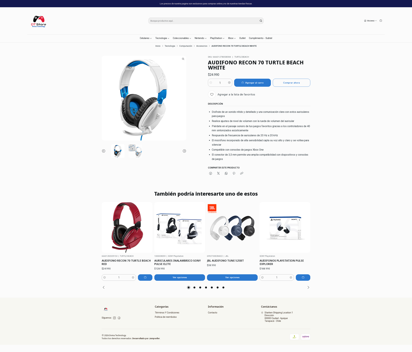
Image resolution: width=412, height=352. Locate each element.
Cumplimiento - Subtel (260, 38)
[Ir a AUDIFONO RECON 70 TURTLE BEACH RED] (127, 227)
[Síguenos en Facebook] (119, 318)
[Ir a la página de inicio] (39, 20)
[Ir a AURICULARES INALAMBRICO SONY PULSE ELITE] (179, 227)
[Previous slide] (104, 151)
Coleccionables (181, 38)
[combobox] (206, 21)
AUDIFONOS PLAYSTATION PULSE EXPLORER (282, 262)
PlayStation (216, 38)
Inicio (157, 46)
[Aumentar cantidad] (229, 83)
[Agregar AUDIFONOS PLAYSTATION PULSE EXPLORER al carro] (303, 277)
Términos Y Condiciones (167, 312)
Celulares (144, 38)
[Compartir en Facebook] (210, 173)
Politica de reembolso (166, 317)
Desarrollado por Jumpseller (146, 338)
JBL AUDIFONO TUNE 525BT (225, 260)
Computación (185, 46)
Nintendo (199, 38)
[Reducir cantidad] (211, 83)
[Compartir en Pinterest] (234, 173)
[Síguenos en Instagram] (114, 318)
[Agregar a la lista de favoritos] (146, 227)
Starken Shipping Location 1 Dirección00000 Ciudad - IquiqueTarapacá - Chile (279, 316)
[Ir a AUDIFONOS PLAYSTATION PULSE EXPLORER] (285, 227)
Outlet (242, 38)
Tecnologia (161, 38)
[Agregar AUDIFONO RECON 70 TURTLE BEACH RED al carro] (145, 277)
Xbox (230, 38)
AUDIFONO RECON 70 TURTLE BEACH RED (126, 262)
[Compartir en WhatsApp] (226, 173)
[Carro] (381, 21)
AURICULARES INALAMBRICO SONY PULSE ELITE (177, 262)
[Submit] (261, 21)
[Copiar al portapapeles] (241, 173)
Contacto (212, 312)
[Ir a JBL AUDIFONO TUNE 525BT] (232, 227)
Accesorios (201, 46)
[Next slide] (184, 151)
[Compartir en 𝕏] (218, 173)
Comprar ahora (291, 82)
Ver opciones (180, 277)
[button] (189, 287)
